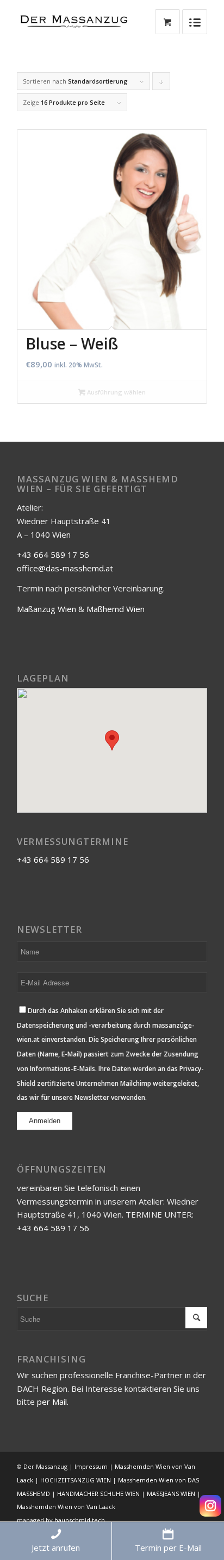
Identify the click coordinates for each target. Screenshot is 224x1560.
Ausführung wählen (115, 392)
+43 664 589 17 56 (53, 554)
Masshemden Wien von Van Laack (66, 1506)
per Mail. (53, 1401)
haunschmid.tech (79, 1520)
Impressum (91, 1466)
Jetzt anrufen (56, 1547)
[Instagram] (210, 1506)
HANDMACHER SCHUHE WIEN (98, 1493)
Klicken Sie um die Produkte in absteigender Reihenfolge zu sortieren (161, 83)
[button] (112, 740)
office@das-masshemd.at (65, 568)
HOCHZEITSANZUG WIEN (75, 1480)
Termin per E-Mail (168, 1547)
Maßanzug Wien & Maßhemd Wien (81, 608)
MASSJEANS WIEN (171, 1493)
